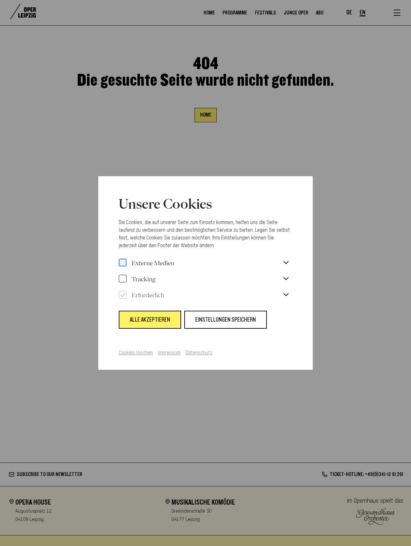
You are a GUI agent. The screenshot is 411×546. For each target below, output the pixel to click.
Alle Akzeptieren (150, 319)
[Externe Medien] (123, 263)
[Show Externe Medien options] (285, 262)
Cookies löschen (136, 353)
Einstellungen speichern (225, 319)
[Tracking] (123, 279)
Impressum (169, 353)
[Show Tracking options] (285, 279)
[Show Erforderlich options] (285, 295)
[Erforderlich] (123, 295)
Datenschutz (199, 353)
